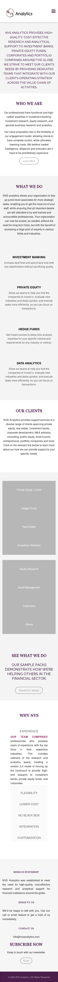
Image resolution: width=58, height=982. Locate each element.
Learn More (29, 161)
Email (26, 960)
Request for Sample (29, 690)
